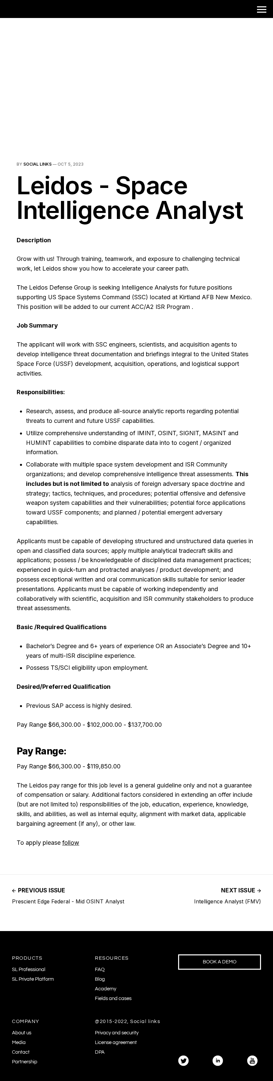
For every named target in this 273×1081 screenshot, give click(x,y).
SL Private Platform (33, 979)
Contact (21, 1052)
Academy (105, 988)
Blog (100, 979)
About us (21, 1032)
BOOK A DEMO (219, 961)
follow (70, 842)
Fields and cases (113, 998)
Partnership (24, 1061)
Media (19, 1042)
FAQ (100, 969)
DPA (100, 1052)
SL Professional (28, 969)
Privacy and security (116, 1032)
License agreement (116, 1042)
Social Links (37, 164)
